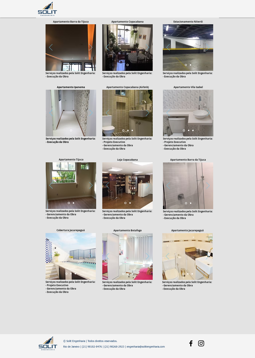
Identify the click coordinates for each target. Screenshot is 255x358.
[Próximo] (90, 47)
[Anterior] (50, 47)
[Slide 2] (73, 65)
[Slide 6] (75, 273)
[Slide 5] (123, 274)
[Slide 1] (69, 65)
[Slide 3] (132, 130)
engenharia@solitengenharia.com (146, 347)
